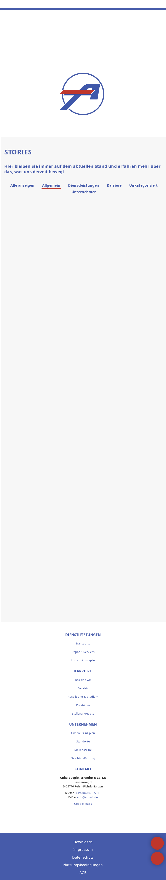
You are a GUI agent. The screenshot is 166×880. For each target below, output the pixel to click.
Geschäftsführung (83, 758)
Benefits (83, 688)
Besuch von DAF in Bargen (126, 257)
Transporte (83, 643)
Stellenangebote (83, 713)
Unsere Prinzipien (83, 733)
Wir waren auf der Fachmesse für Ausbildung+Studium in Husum (37, 408)
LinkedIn (92, 812)
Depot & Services (83, 652)
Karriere (114, 185)
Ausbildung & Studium (83, 697)
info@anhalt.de (87, 797)
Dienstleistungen (83, 185)
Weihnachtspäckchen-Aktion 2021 (122, 540)
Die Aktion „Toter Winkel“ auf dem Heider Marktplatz (125, 406)
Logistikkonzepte (83, 660)
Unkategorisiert (143, 185)
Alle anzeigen (22, 185)
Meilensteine (83, 750)
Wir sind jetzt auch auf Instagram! (37, 540)
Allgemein (51, 185)
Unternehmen (84, 192)
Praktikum (83, 705)
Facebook (73, 812)
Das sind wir (83, 680)
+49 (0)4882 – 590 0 (88, 793)
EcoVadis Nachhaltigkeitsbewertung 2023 (41, 263)
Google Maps (83, 804)
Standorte (83, 741)
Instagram (83, 812)
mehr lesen (31, 323)
